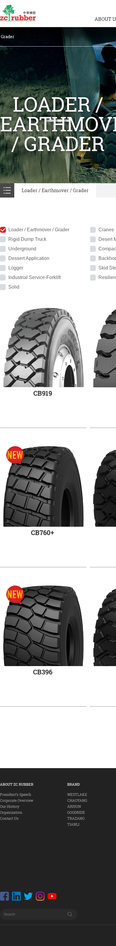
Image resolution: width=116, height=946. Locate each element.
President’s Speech (15, 794)
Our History (9, 806)
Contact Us (9, 818)
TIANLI (73, 824)
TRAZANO (75, 818)
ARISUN (74, 806)
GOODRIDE (76, 812)
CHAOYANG (77, 800)
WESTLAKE (77, 794)
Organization (11, 812)
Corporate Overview (16, 800)
